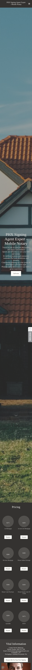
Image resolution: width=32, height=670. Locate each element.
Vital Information (16, 643)
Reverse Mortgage (8, 560)
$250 (24, 523)
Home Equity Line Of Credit (24, 592)
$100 (24, 553)
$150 (24, 584)
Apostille (8, 623)
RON (24, 623)
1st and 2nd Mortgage (24, 528)
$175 (8, 523)
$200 (8, 554)
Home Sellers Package (24, 560)
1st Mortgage (8, 528)
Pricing (16, 507)
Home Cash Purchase (8, 592)
